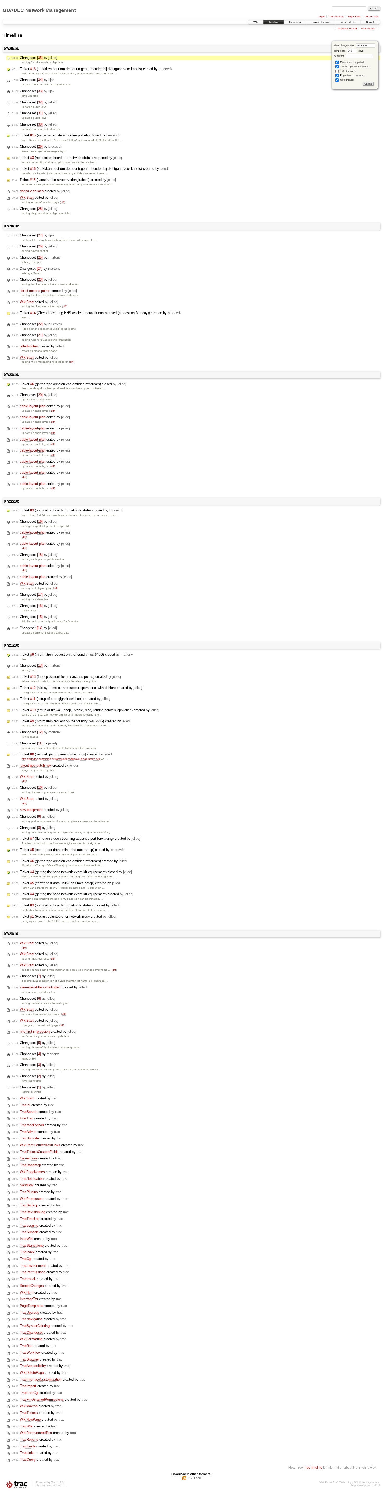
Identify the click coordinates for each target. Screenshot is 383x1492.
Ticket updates (347, 71)
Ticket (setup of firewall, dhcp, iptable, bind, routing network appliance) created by (85, 710)
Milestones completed (351, 62)
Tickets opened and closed (354, 66)
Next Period (368, 28)
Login (321, 16)
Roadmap (295, 22)
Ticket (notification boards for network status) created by (65, 905)
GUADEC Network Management (39, 10)
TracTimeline (313, 1467)
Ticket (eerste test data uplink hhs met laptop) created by (66, 883)
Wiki (255, 22)
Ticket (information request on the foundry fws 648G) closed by (72, 654)
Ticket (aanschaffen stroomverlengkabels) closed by (66, 135)
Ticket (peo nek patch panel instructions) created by (62, 754)
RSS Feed (194, 1478)
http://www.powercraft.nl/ (365, 1485)
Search (370, 22)
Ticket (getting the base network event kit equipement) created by (72, 894)
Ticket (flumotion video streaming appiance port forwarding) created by (76, 839)
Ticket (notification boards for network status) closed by (67, 510)
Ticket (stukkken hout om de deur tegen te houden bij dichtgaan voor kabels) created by (90, 169)
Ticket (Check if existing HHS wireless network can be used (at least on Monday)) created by (97, 313)
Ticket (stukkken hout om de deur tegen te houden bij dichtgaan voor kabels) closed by (92, 69)
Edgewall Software (51, 1485)
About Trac (372, 16)
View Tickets (348, 22)
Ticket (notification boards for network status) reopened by (67, 158)
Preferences (336, 16)
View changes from (344, 45)
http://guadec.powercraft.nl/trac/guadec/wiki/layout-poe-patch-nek (61, 758)
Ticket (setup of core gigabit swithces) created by (61, 699)
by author (339, 56)
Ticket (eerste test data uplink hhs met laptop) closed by (68, 850)
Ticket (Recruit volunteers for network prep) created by (64, 916)
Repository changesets (352, 75)
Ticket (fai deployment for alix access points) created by (66, 677)
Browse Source (321, 22)
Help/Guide (354, 16)
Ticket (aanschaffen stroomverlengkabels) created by (64, 180)
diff (62, 202)
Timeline (274, 22)
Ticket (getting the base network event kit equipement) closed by (72, 872)
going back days (348, 50)
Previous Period (347, 28)
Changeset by (34, 58)
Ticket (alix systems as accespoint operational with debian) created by (77, 688)
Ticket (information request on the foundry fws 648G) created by (71, 721)
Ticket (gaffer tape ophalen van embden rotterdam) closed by (69, 384)
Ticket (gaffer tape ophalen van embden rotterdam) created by (69, 861)
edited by (35, 197)
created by (41, 191)
